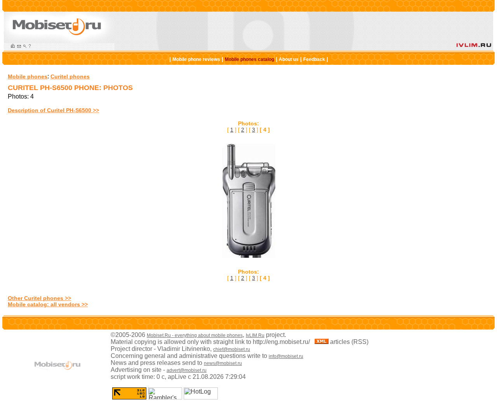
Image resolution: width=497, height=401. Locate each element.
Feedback (314, 59)
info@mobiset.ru (286, 356)
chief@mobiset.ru (231, 349)
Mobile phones (27, 76)
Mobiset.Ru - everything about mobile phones (195, 335)
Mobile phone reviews (196, 59)
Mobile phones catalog (249, 59)
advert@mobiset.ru (187, 370)
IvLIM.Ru (255, 335)
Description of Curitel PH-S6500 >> (53, 110)
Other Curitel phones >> (39, 298)
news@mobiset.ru (223, 363)
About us (289, 59)
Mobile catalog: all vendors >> (48, 304)
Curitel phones (70, 76)
